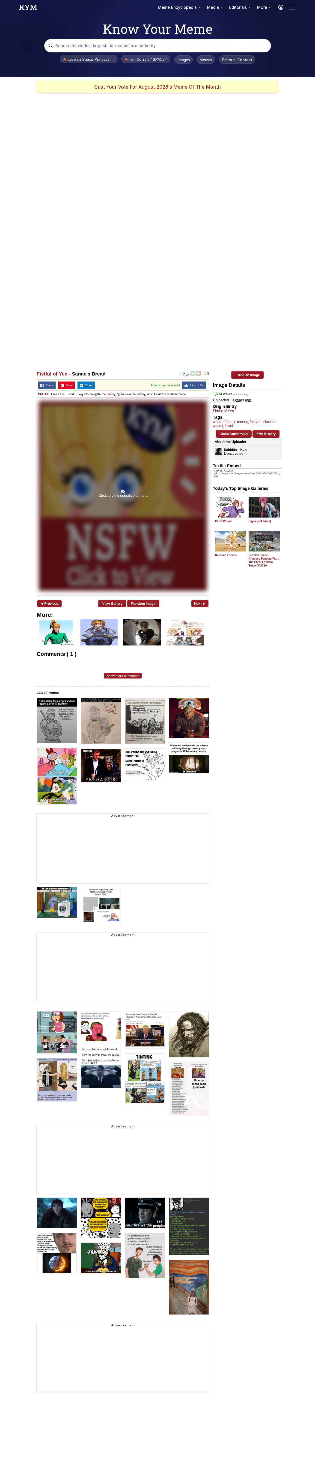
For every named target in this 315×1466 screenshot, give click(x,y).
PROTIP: (44, 394)
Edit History (266, 434)
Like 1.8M (196, 385)
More (262, 7)
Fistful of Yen (52, 373)
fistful (229, 426)
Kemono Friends (226, 555)
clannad (269, 422)
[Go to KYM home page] (28, 8)
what (217, 422)
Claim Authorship (234, 434)
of (224, 422)
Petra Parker (223, 521)
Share (48, 385)
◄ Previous (49, 604)
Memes (205, 60)
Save (68, 385)
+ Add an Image (247, 375)
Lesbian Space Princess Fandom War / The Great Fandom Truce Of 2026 (264, 560)
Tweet (87, 385)
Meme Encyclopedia (177, 7)
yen (259, 422)
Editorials (238, 7)
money (242, 422)
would (218, 426)
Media (213, 7)
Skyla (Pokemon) (260, 521)
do (229, 422)
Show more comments (123, 676)
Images (183, 60)
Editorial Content (237, 60)
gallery (111, 394)
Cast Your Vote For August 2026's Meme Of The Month (157, 87)
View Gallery (112, 604)
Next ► (200, 604)
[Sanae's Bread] (123, 496)
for (252, 422)
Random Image (143, 604)
